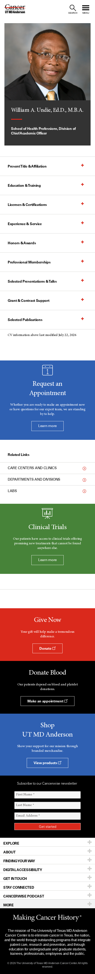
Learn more (47, 426)
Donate (45, 648)
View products (46, 763)
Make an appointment (45, 701)
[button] (43, 166)
